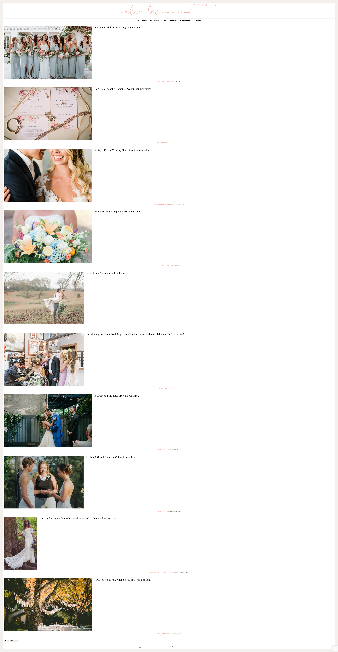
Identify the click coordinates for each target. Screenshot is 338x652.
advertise (179, 12)
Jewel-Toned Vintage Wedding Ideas (105, 272)
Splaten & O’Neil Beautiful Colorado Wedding (110, 457)
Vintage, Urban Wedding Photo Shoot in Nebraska (122, 150)
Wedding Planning (171, 572)
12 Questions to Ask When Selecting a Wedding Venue (124, 579)
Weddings (168, 204)
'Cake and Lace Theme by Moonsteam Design (160, 647)
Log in (199, 647)
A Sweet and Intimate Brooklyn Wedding (117, 395)
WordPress (192, 647)
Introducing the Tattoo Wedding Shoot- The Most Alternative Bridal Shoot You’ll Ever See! (135, 334)
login (167, 12)
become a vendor (190, 12)
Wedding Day (159, 204)
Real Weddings (164, 81)
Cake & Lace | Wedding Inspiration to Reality (143, 11)
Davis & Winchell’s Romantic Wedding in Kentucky (123, 88)
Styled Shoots (164, 265)
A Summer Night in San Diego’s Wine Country (120, 27)
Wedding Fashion (156, 572)
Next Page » (14, 641)
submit (172, 12)
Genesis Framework (182, 647)
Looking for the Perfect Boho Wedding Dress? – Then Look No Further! (78, 518)
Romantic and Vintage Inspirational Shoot (118, 211)
